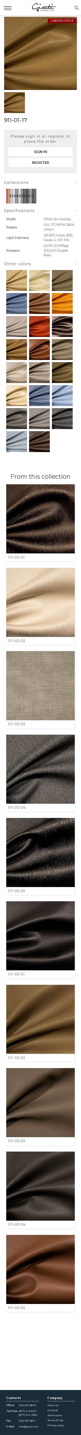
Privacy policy (55, 1425)
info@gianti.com (29, 1426)
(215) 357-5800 (27, 1405)
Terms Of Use (55, 1420)
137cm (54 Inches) (57, 219)
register (40, 163)
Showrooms (54, 1415)
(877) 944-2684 (28, 1414)
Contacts (52, 1410)
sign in (40, 152)
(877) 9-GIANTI (28, 1411)
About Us (53, 1405)
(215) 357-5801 (27, 1420)
